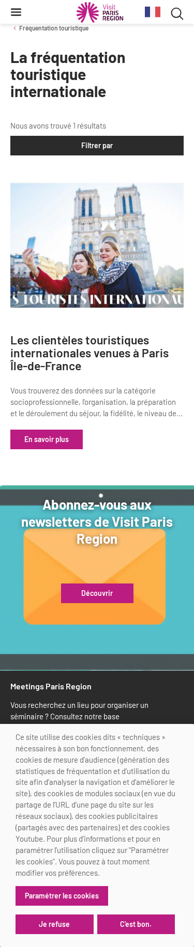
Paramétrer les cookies (62, 895)
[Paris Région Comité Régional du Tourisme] (100, 12)
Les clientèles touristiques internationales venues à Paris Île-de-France (89, 353)
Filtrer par (97, 145)
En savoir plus (46, 439)
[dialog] (97, 835)
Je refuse (54, 924)
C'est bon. (136, 924)
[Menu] (16, 12)
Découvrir (97, 593)
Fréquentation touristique (53, 27)
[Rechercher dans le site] (177, 12)
